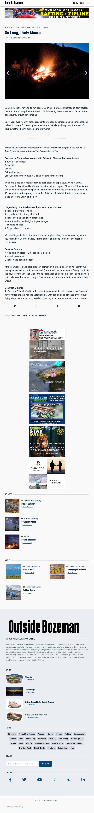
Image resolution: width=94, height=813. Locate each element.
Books (59, 734)
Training (27, 518)
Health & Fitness (42, 743)
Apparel (41, 734)
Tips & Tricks (39, 748)
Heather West (29, 573)
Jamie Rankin (27, 525)
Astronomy (34, 518)
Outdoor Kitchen (19, 316)
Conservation (79, 734)
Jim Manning (27, 543)
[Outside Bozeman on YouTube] (39, 780)
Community (63, 739)
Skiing (13, 743)
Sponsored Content (74, 743)
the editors (30, 679)
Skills (21, 739)
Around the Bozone (27, 734)
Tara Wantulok (14, 38)
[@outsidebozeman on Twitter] (24, 780)
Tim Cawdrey (29, 593)
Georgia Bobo (31, 705)
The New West (25, 748)
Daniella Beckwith (32, 717)
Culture (16, 27)
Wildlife (29, 743)
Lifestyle (12, 734)
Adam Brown (31, 692)
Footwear (42, 739)
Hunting (52, 739)
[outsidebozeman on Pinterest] (68, 780)
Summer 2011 (26, 38)
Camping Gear (77, 739)
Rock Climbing (36, 501)
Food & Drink (25, 27)
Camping (33, 316)
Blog (72, 748)
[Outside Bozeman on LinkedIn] (83, 780)
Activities (27, 501)
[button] (15, 306)
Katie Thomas (72, 573)
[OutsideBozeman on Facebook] (10, 780)
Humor (13, 739)
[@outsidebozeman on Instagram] (54, 780)
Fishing (68, 734)
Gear (21, 743)
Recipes (42, 316)
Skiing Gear (62, 748)
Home (9, 27)
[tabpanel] (47, 73)
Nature (26, 536)
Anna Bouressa (28, 507)
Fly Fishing (30, 739)
